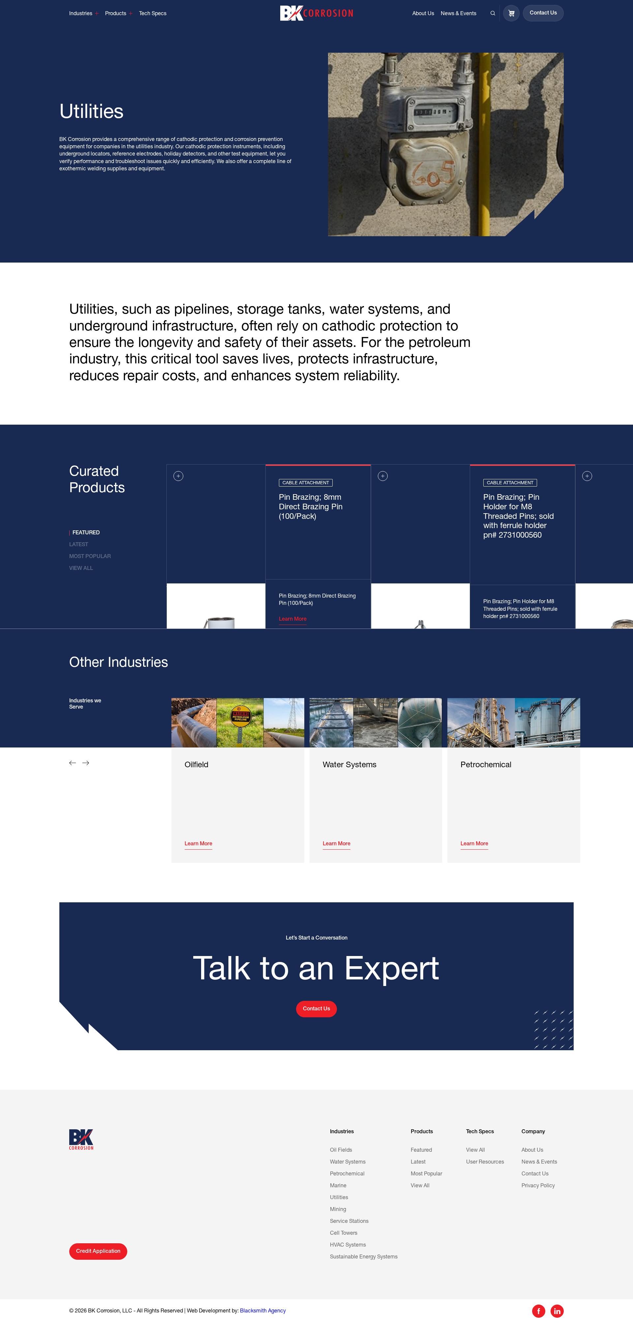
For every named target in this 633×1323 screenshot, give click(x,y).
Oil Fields (341, 1150)
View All (420, 1186)
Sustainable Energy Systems (364, 1257)
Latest (418, 1162)
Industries (342, 1132)
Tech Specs (480, 1132)
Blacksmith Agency (263, 1311)
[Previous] (72, 763)
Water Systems (348, 1162)
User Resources (485, 1162)
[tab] (104, 533)
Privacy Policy (538, 1186)
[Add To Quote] (178, 476)
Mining (338, 1209)
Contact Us (535, 1174)
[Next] (85, 763)
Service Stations (349, 1221)
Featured (421, 1150)
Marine (338, 1186)
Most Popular (426, 1174)
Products (422, 1132)
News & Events (539, 1162)
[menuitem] (84, 13)
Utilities (339, 1197)
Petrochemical (347, 1174)
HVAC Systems (348, 1245)
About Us (532, 1150)
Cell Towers (343, 1233)
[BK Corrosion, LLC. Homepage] (316, 13)
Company (533, 1132)
